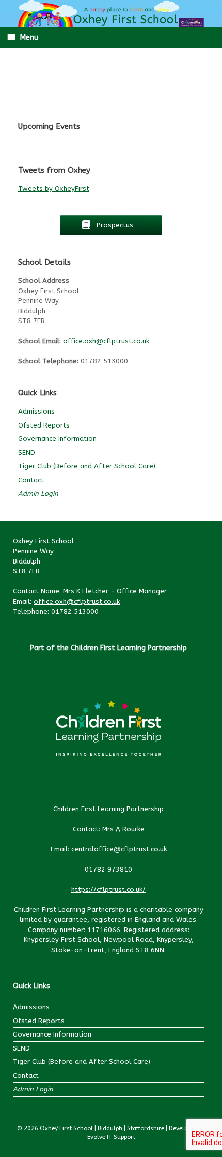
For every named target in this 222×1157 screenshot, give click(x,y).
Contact (31, 480)
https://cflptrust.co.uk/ (108, 889)
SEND (26, 452)
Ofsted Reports (44, 425)
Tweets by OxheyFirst (53, 188)
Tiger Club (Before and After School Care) (86, 466)
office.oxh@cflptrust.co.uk (106, 341)
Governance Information (57, 439)
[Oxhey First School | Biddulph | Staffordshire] (111, 13)
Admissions (36, 411)
